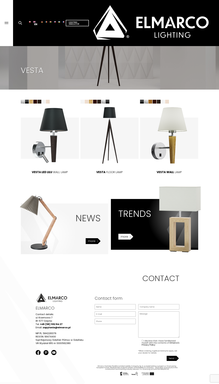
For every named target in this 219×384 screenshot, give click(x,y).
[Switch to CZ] (55, 22)
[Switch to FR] (63, 22)
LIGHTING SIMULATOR (74, 23)
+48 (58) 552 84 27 (51, 324)
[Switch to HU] (50, 22)
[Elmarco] (154, 23)
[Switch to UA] (59, 22)
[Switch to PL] (30, 22)
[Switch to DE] (42, 22)
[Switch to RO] (46, 22)
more (91, 241)
